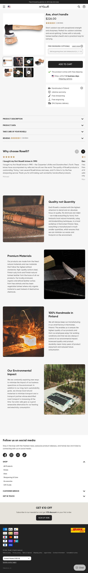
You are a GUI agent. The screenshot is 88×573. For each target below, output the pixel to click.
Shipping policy (37, 553)
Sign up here (44, 518)
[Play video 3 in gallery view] (28, 72)
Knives (6, 470)
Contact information (59, 553)
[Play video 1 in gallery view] (28, 61)
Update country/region (9, 562)
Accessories (8, 481)
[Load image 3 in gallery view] (39, 61)
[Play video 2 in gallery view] (18, 72)
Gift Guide (7, 485)
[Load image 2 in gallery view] (18, 61)
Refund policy (7, 553)
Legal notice (47, 553)
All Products (8, 466)
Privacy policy (17, 553)
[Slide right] (83, 152)
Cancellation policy (72, 553)
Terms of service (27, 553)
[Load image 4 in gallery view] (7, 72)
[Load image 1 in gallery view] (7, 61)
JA (10, 568)
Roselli (10, 550)
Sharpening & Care (11, 477)
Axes (5, 474)
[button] (4, 6)
